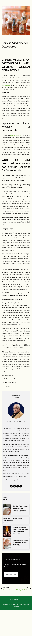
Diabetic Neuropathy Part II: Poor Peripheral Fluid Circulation (20, 529)
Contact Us (9, 574)
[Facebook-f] (11, 486)
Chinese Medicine (15, 135)
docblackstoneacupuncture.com (13, 480)
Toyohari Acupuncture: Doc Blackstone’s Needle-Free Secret (20, 508)
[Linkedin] (17, 486)
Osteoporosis (6, 85)
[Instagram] (14, 486)
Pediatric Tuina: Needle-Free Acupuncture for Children (21, 542)
